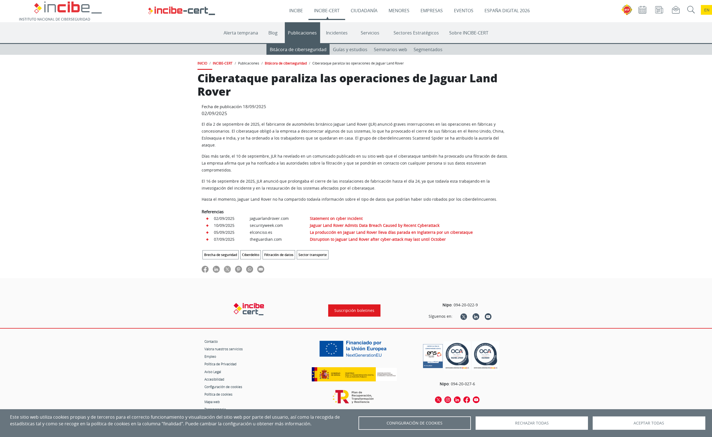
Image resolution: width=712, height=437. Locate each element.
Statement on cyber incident (336, 218)
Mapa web (212, 401)
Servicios (370, 33)
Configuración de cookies (223, 386)
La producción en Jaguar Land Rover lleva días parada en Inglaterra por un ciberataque (391, 232)
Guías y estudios (350, 49)
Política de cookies (218, 394)
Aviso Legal (212, 371)
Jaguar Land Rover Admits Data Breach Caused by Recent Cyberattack (374, 225)
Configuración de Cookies (414, 423)
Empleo (210, 356)
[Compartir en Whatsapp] (249, 269)
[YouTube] (488, 316)
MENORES (399, 11)
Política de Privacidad (220, 364)
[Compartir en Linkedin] (216, 269)
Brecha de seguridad (220, 254)
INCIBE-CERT (327, 11)
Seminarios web (390, 49)
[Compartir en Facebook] (205, 269)
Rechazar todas (532, 423)
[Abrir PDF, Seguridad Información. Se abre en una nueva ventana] (457, 356)
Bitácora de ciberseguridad (298, 49)
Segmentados (428, 49)
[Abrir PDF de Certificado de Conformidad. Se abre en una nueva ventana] (433, 354)
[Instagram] (447, 399)
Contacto (211, 341)
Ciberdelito (250, 254)
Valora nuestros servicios (223, 349)
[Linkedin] (476, 316)
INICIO (202, 63)
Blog (273, 33)
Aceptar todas (649, 423)
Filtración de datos (278, 254)
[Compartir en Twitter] (227, 269)
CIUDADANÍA (364, 11)
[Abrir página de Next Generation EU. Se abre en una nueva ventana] (354, 351)
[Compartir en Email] (260, 269)
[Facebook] (466, 399)
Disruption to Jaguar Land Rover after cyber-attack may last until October (378, 239)
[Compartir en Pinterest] (238, 269)
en (706, 10)
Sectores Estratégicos (416, 33)
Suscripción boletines (354, 310)
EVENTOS (463, 11)
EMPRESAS (432, 11)
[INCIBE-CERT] (249, 309)
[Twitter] (463, 316)
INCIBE (296, 11)
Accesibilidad (214, 379)
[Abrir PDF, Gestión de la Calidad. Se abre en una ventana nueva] (485, 356)
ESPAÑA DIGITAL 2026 (507, 11)
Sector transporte (312, 254)
